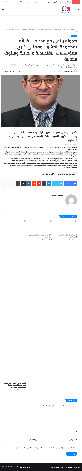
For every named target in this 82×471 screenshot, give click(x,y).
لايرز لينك (5, 466)
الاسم (75, 431)
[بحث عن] (79, 10)
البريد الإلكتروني (72, 439)
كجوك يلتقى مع (47, 174)
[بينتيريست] (39, 183)
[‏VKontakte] (28, 183)
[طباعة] (18, 183)
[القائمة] (3, 10)
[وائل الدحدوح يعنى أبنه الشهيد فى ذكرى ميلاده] (40, 226)
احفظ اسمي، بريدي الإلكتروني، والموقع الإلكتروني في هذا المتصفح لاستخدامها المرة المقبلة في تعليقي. (45, 447)
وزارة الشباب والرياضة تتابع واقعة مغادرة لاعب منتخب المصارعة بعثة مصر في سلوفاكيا (45, 2)
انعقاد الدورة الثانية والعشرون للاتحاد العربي (67, 236)
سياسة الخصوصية (25, 467)
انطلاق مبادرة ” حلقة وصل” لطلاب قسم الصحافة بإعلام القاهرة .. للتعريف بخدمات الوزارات (15, 385)
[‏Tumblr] (44, 183)
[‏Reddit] (34, 183)
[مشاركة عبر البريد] (23, 183)
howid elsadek (68, 71)
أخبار (68, 29)
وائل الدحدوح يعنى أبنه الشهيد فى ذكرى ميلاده (40, 236)
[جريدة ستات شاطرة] (65, 9)
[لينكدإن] (49, 183)
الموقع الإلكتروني (34, 439)
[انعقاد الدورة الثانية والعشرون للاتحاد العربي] (66, 226)
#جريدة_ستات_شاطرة (66, 174)
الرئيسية (73, 29)
